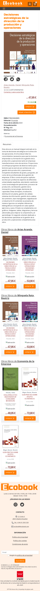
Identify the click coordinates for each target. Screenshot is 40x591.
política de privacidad (24, 555)
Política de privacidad (20, 537)
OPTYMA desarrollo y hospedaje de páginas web (20, 589)
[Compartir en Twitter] (12, 79)
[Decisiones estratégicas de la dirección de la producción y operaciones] (10, 246)
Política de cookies (20, 541)
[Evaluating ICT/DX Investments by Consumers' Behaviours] (10, 378)
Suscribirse (20, 561)
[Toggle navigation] (3, 8)
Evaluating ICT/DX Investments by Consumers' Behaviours (10, 398)
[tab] (7, 144)
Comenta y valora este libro (14, 92)
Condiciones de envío (20, 544)
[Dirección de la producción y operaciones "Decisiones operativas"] (30, 246)
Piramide (14, 120)
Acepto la (21, 555)
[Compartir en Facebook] (6, 79)
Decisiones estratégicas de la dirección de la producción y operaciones (10, 266)
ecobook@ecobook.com (21, 526)
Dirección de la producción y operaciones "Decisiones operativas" (30, 266)
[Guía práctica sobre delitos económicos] (30, 378)
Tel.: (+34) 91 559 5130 (21, 522)
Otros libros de (17, 231)
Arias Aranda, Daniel (12, 85)
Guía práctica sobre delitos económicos (29, 397)
